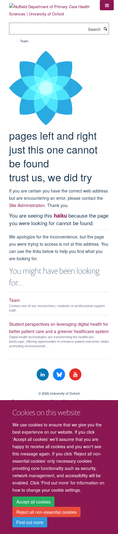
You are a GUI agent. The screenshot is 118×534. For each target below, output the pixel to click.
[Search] (105, 28)
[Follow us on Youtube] (75, 374)
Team (14, 300)
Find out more (29, 522)
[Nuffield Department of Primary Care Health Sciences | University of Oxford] (50, 8)
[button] (107, 5)
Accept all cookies (33, 502)
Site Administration (27, 205)
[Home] (14, 41)
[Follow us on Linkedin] (43, 374)
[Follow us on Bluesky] (59, 374)
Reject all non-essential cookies (46, 512)
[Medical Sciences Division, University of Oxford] (59, 388)
